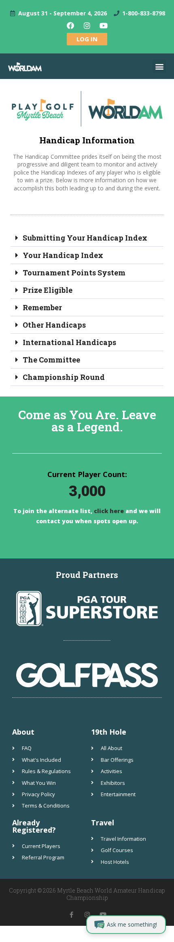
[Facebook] (70, 25)
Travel (102, 822)
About (23, 732)
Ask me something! (132, 924)
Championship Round (64, 377)
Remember (42, 307)
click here (108, 511)
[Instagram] (87, 25)
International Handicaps (69, 342)
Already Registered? (34, 826)
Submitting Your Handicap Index (85, 238)
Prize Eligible (47, 290)
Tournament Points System (74, 272)
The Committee (51, 359)
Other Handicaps (54, 325)
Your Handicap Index (63, 255)
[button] (159, 66)
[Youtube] (103, 25)
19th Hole (108, 732)
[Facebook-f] (71, 915)
